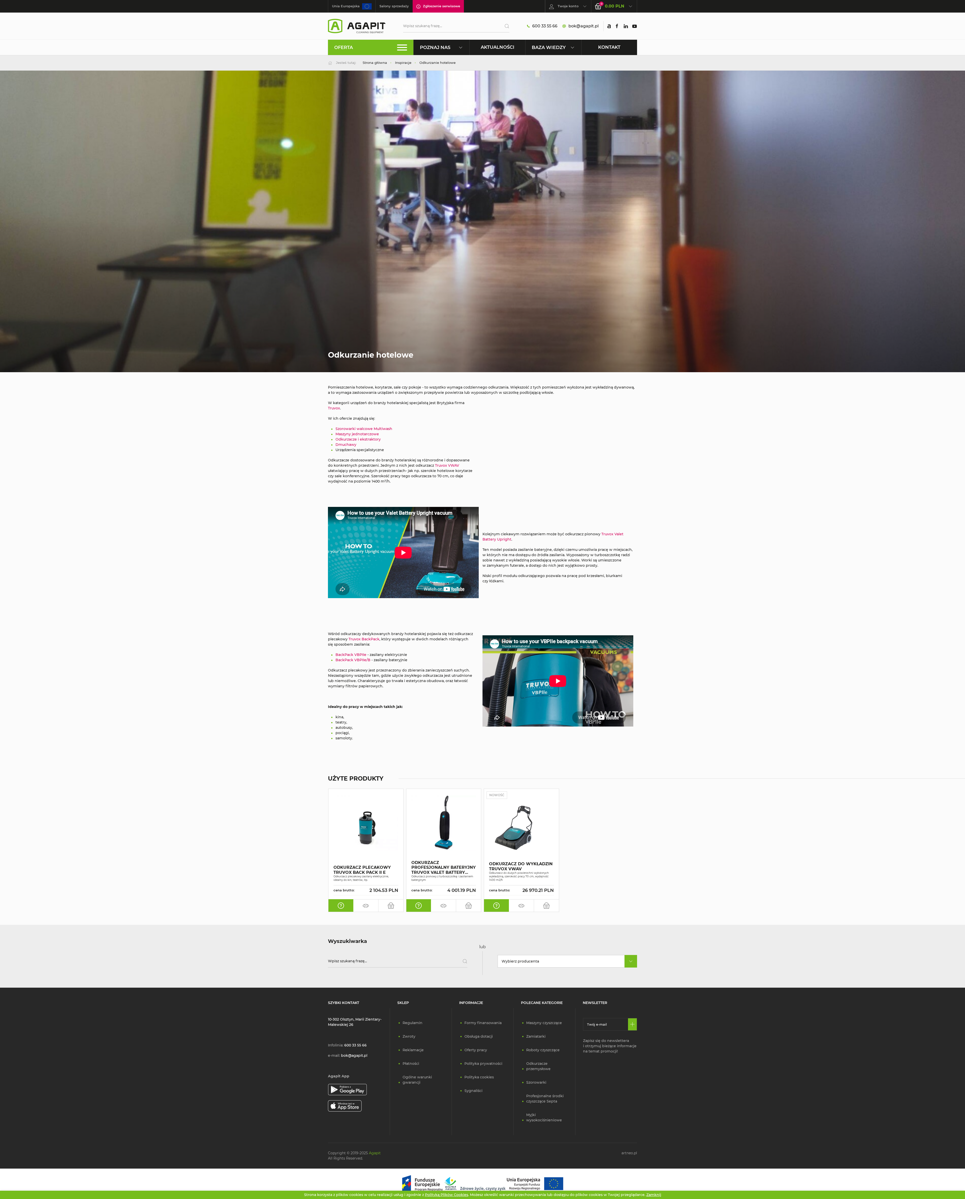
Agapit (375, 1153)
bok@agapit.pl (583, 26)
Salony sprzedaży (394, 6)
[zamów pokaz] (365, 905)
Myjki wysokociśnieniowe (544, 1117)
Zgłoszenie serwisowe (441, 6)
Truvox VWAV (447, 465)
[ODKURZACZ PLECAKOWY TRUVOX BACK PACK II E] (365, 822)
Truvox (334, 408)
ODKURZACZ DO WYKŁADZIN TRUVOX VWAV (521, 866)
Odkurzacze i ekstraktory (358, 439)
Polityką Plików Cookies (446, 1194)
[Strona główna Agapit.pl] (356, 25)
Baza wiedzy (549, 47)
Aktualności (497, 47)
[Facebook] (616, 26)
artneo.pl (629, 1153)
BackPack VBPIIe (350, 654)
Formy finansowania (483, 1023)
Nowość (496, 795)
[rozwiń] (630, 961)
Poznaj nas (435, 47)
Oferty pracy (475, 1050)
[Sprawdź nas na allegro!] (609, 26)
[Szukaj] (505, 26)
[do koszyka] (390, 905)
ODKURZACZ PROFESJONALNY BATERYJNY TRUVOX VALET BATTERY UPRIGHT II (443, 867)
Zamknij (653, 1194)
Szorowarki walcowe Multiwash (363, 428)
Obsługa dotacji (478, 1036)
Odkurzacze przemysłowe (538, 1066)
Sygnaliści (473, 1090)
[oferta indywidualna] (340, 905)
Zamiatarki (536, 1036)
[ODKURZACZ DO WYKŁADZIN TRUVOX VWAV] (521, 830)
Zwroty (409, 1036)
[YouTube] (634, 26)
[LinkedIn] (625, 26)
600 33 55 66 (544, 26)
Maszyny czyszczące (544, 1023)
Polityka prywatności (483, 1063)
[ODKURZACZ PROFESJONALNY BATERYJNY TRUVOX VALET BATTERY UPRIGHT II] (443, 822)
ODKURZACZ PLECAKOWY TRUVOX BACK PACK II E (362, 870)
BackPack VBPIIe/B (352, 660)
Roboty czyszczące (543, 1050)
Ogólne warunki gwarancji (417, 1080)
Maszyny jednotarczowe (357, 434)
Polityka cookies (479, 1077)
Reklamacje (413, 1050)
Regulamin (412, 1023)
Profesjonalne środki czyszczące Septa (545, 1099)
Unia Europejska (346, 6)
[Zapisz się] (632, 1024)
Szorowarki (536, 1082)
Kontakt (609, 47)
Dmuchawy (345, 444)
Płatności (411, 1063)
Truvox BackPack (364, 639)
